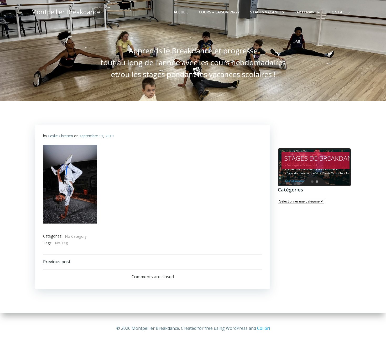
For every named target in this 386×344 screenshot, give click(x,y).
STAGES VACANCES (267, 11)
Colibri (263, 328)
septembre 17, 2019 (97, 135)
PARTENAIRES (306, 11)
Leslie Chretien (60, 135)
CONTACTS (339, 11)
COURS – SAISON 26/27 (219, 11)
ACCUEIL (181, 11)
